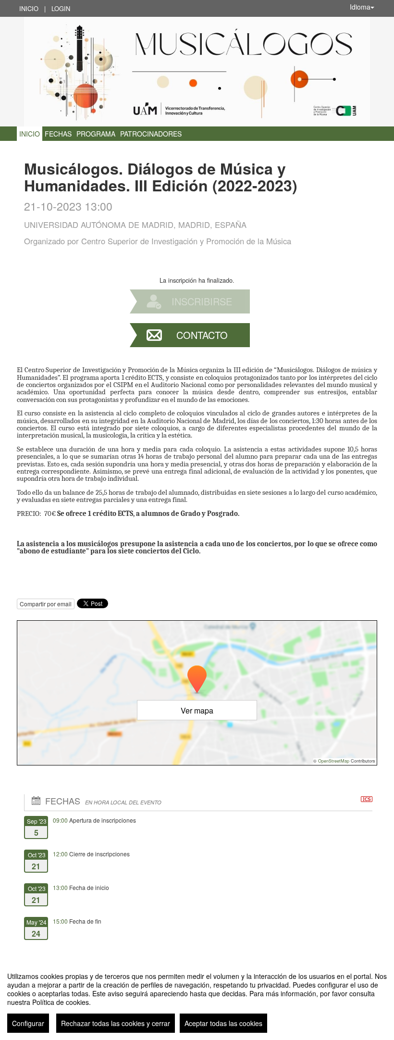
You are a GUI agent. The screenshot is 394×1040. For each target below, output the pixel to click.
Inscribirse (202, 301)
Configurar (28, 1023)
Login (60, 8)
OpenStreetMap (333, 761)
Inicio (28, 8)
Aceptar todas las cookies (223, 1023)
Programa (95, 133)
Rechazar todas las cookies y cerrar (115, 1023)
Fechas (58, 133)
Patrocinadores (151, 133)
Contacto (202, 335)
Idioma (360, 7)
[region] (197, 998)
